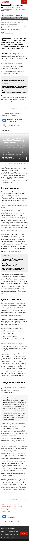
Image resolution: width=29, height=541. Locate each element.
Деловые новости (5, 508)
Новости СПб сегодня (6, 510)
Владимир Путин (18, 53)
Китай (14, 506)
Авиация (20, 506)
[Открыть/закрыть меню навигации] (16, 2)
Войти (24, 1)
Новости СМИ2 (5, 130)
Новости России (18, 113)
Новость (7, 504)
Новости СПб (14, 508)
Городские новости (17, 510)
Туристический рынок (6, 506)
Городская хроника (5, 511)
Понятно (23, 533)
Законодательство (9, 113)
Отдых (12, 504)
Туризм (17, 504)
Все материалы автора (7, 33)
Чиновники (13, 115)
